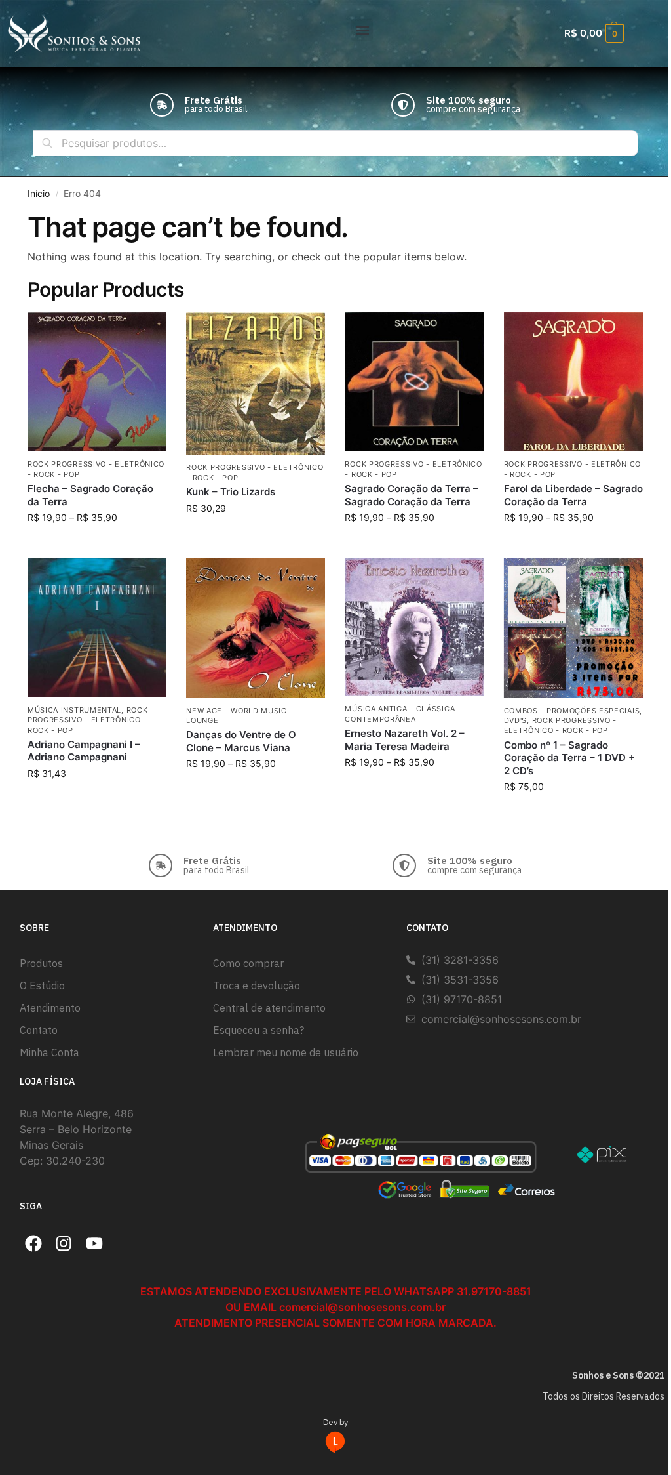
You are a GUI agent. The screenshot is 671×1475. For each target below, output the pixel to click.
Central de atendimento (269, 1007)
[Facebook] (33, 1244)
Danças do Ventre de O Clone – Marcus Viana (241, 741)
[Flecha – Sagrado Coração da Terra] (97, 381)
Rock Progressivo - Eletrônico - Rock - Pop (88, 720)
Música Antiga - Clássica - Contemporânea (403, 713)
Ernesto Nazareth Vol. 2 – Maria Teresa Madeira (405, 740)
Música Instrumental (74, 710)
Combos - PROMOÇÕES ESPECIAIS (572, 710)
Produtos (41, 963)
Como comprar (248, 963)
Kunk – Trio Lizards (230, 492)
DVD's (515, 720)
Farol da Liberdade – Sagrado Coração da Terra (573, 495)
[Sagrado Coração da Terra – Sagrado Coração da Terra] (414, 381)
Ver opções (97, 545)
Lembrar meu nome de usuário (285, 1052)
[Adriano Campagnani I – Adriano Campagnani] (97, 627)
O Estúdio (42, 985)
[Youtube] (94, 1244)
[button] (362, 30)
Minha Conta (49, 1052)
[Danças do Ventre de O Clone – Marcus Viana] (255, 627)
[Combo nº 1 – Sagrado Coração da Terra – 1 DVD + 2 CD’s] (573, 627)
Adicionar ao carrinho (256, 535)
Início (39, 193)
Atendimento (50, 1007)
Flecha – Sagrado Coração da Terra (90, 495)
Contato (39, 1030)
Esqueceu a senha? (258, 1030)
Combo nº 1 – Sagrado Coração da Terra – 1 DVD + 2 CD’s (569, 758)
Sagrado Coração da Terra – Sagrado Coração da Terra (411, 495)
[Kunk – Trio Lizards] (255, 383)
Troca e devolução (256, 985)
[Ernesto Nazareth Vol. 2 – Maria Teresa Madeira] (414, 627)
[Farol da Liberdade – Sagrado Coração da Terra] (573, 381)
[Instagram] (64, 1244)
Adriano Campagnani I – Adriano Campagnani (84, 751)
